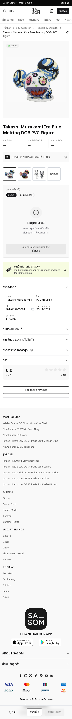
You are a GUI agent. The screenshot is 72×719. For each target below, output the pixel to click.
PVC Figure (43, 300)
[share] (67, 32)
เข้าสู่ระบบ (63, 11)
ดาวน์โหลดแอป (25, 2)
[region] (36, 79)
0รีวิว (63, 375)
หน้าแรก (7, 28)
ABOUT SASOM (13, 653)
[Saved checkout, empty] (51, 11)
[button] (5, 11)
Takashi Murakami (47, 28)
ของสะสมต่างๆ (24, 28)
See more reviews (36, 390)
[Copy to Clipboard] (32, 309)
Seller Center (9, 2)
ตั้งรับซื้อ (36, 251)
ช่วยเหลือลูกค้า (10, 664)
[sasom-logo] (36, 11)
